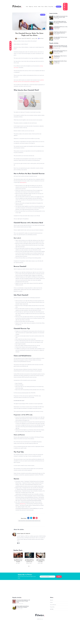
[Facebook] (64, 4)
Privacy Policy (50, 6)
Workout (46, 6)
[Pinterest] (64, 7)
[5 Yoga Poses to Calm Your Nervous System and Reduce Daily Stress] (51, 33)
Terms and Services (53, 604)
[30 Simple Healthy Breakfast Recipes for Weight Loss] (51, 62)
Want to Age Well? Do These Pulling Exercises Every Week (40, 560)
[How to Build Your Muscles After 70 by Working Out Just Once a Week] (51, 18)
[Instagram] (64, 6)
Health (39, 6)
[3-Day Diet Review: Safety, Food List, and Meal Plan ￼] (51, 57)
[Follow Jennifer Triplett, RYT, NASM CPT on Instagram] (17, 543)
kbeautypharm (23, 182)
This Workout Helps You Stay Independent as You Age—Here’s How (29, 560)
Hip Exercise (22, 503)
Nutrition (35, 6)
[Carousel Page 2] (29, 566)
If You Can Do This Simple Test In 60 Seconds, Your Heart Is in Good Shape (23, 601)
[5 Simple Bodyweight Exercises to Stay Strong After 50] (51, 28)
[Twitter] (64, 9)
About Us (51, 600)
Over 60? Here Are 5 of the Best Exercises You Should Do (18, 560)
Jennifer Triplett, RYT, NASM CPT (24, 38)
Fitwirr (39, 615)
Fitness (42, 6)
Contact (51, 602)
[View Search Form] (55, 6)
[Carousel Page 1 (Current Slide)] (28, 566)
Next (44, 559)
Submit (59, 576)
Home (27, 6)
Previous (14, 559)
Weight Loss (31, 6)
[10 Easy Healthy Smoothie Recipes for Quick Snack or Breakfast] (51, 52)
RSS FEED (51, 609)
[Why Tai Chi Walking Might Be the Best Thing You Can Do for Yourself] (51, 23)
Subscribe (58, 6)
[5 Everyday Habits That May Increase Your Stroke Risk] (51, 39)
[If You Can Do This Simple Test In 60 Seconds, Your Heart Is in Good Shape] (51, 47)
